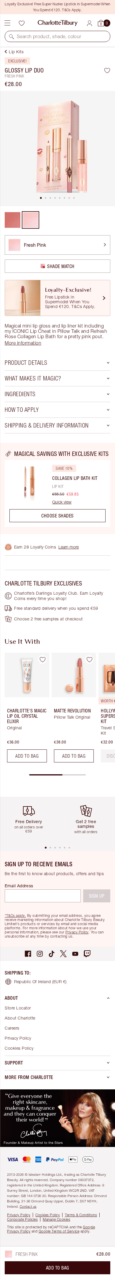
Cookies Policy (19, 1048)
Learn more (68, 546)
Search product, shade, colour (49, 36)
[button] (11, 36)
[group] (25, 710)
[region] (57, 488)
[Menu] (7, 23)
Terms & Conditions (81, 1215)
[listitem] (57, 148)
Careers (12, 1027)
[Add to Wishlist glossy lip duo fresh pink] (107, 70)
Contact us (28, 1206)
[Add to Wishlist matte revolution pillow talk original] (89, 659)
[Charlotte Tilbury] (58, 23)
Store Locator (18, 1007)
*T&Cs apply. (15, 915)
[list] (57, 148)
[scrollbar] (57, 774)
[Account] (89, 23)
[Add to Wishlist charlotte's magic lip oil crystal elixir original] (42, 659)
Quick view (61, 502)
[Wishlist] (21, 23)
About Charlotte (20, 1017)
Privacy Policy (77, 932)
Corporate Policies (22, 1219)
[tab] (41, 198)
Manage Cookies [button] (56, 1219)
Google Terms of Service (59, 1231)
